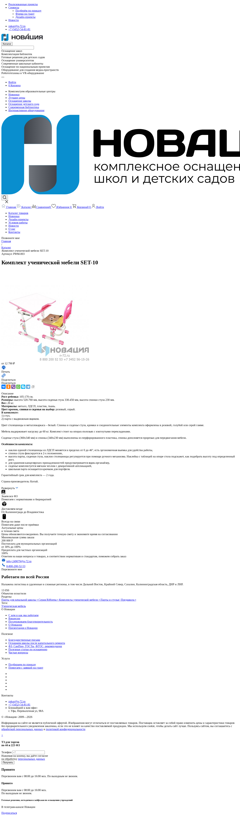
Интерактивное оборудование (26, 110)
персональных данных (31, 758)
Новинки (14, 94)
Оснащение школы (19, 100)
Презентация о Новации (23, 627)
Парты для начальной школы (19, 599)
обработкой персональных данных (22, 729)
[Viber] (13, 387)
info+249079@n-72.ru (18, 561)
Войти (12, 82)
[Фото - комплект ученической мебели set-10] (45, 359)
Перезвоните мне (11, 569)
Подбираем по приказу (22, 664)
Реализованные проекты (23, 4)
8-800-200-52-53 (15, 566)
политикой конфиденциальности (65, 729)
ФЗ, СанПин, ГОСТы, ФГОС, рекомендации (35, 646)
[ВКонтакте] (3, 387)
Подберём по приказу (28, 10)
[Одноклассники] (8, 387)
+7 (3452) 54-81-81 (19, 29)
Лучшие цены (16, 97)
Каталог (7, 44)
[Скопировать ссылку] (33, 387)
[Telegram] (28, 387)
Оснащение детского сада (23, 104)
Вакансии (14, 618)
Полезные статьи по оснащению (27, 649)
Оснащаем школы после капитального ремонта (36, 643)
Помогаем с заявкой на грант (25, 667)
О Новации (15, 624)
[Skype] (23, 387)
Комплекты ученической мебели (79, 599)
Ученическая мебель (13, 606)
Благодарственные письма (24, 639)
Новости (13, 20)
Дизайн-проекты (25, 16)
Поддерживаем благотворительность (30, 621)
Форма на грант (24, 13)
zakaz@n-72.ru (16, 26)
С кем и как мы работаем (23, 615)
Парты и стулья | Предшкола (118, 599)
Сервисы (13, 7)
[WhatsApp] (18, 387)
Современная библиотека (23, 107)
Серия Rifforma (48, 599)
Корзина (16, 85)
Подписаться (9, 812)
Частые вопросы (18, 652)
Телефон (6, 752)
